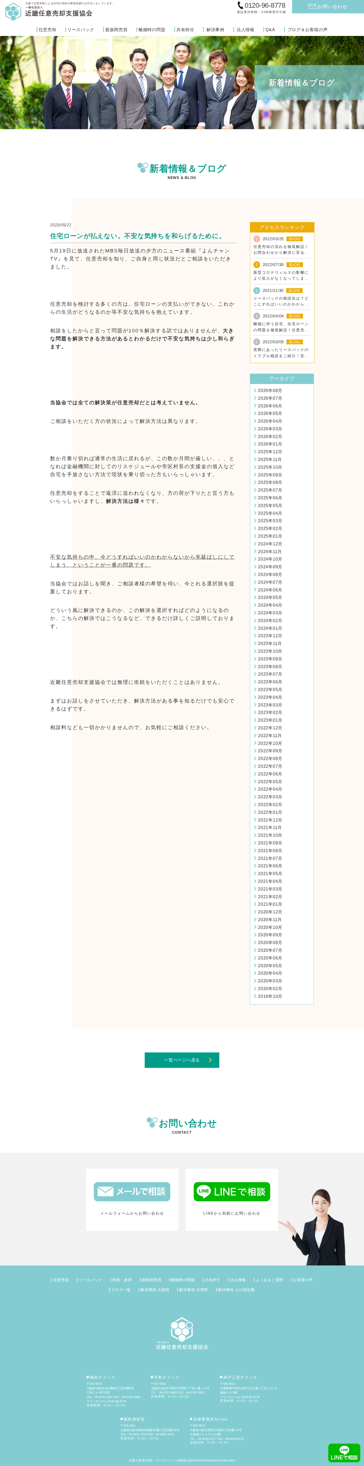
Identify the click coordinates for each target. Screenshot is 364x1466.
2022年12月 (270, 728)
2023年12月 (270, 636)
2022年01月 (270, 812)
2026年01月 (270, 444)
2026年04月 (270, 421)
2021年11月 (270, 827)
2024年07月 (270, 582)
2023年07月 (270, 674)
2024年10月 (270, 559)
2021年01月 (270, 904)
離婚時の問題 (152, 30)
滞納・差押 (122, 1280)
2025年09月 (270, 475)
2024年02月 (270, 620)
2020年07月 (270, 950)
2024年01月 (270, 628)
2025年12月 (270, 452)
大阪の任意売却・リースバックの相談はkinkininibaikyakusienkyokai (182, 1460)
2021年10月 (270, 835)
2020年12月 (270, 912)
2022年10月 (270, 743)
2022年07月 (270, 766)
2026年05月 (270, 413)
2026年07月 (270, 398)
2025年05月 (270, 505)
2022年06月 (270, 774)
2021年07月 (270, 858)
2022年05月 (270, 781)
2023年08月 (270, 666)
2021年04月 (270, 881)
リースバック (80, 30)
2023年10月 (270, 651)
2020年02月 (270, 988)
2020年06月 (270, 958)
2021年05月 (270, 873)
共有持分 (185, 30)
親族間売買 (116, 30)
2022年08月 (270, 758)
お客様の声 (303, 1280)
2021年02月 (270, 897)
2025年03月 (270, 520)
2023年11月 (270, 643)
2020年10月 (270, 927)
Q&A (270, 30)
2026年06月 (270, 406)
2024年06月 (270, 590)
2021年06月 (270, 866)
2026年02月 (270, 436)
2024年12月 (270, 544)
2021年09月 (270, 843)
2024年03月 (270, 613)
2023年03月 (270, 705)
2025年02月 (270, 528)
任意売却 (47, 30)
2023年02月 (270, 712)
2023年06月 (270, 682)
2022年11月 (270, 735)
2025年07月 (270, 490)
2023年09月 (270, 659)
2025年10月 (270, 467)
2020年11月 (270, 919)
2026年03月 (270, 429)
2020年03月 (270, 981)
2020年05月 (270, 965)
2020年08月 (270, 942)
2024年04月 (270, 605)
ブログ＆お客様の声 (308, 30)
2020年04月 (270, 973)
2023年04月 (270, 697)
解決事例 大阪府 (155, 1290)
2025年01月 (270, 536)
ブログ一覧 (121, 1290)
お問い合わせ (332, 6)
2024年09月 (270, 567)
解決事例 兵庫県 (193, 1290)
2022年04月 (270, 789)
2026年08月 (270, 390)
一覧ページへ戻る (182, 1060)
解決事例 (215, 30)
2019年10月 (270, 996)
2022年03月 (270, 797)
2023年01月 (270, 720)
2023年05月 (270, 689)
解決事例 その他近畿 (236, 1290)
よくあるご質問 (269, 1280)
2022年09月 (270, 751)
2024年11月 (270, 551)
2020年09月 (270, 935)
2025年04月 (270, 513)
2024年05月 (270, 597)
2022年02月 (270, 804)
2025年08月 (270, 482)
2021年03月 (270, 889)
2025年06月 (270, 498)
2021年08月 (270, 850)
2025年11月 (270, 459)
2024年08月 (270, 574)
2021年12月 (270, 820)
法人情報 (245, 30)
